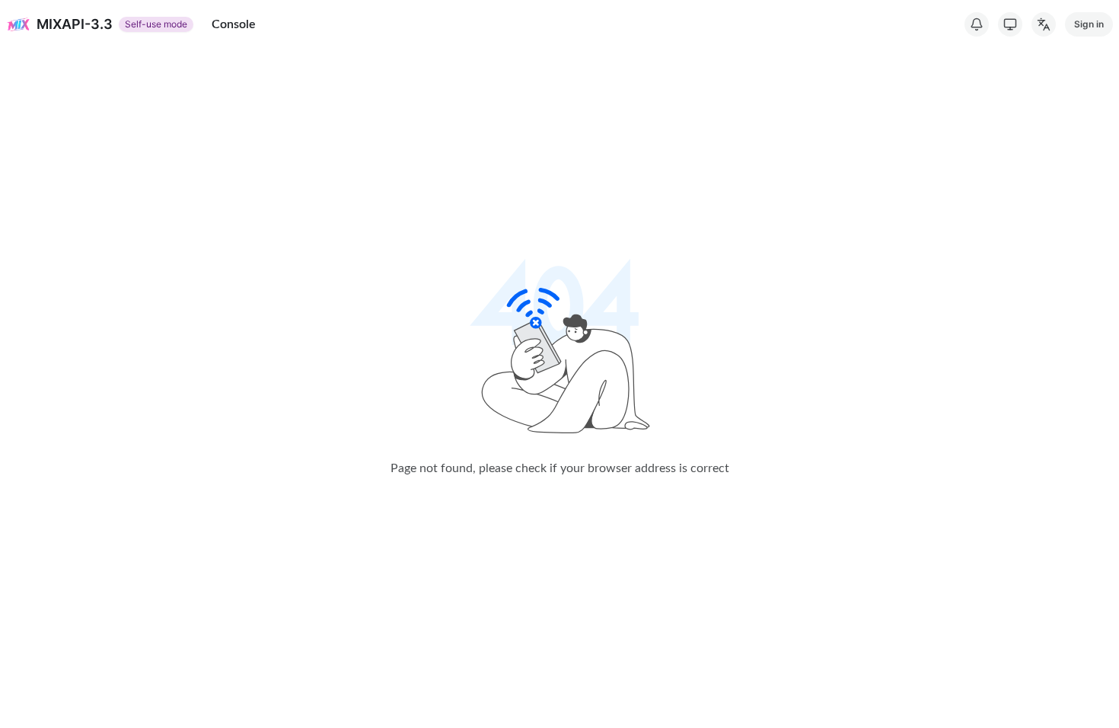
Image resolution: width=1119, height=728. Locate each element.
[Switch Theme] (1010, 24)
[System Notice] (976, 24)
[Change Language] (1043, 24)
